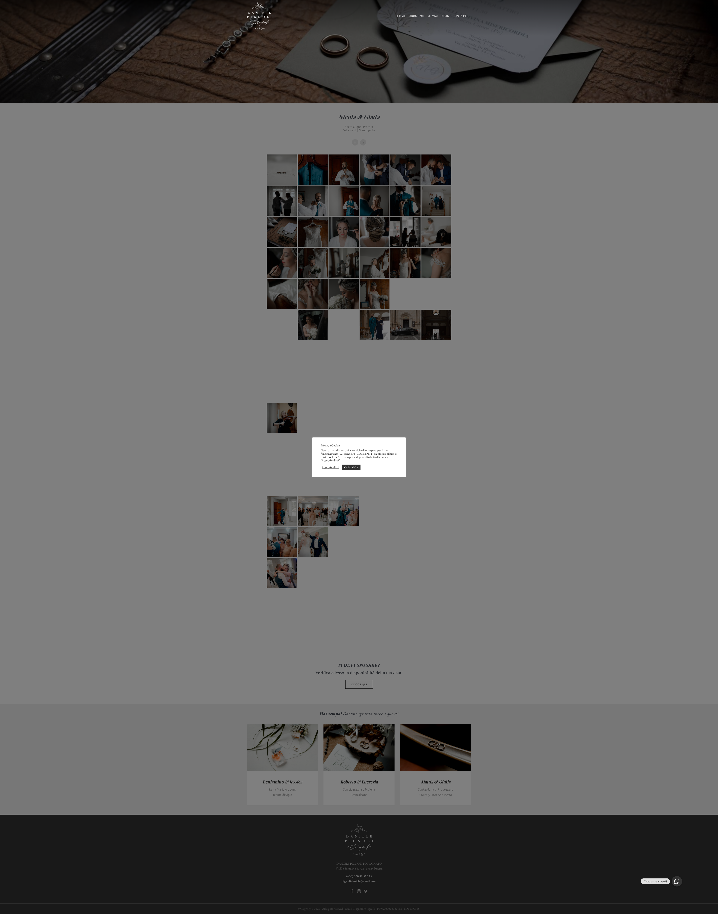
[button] (677, 881)
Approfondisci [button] (330, 467)
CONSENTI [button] (351, 467)
